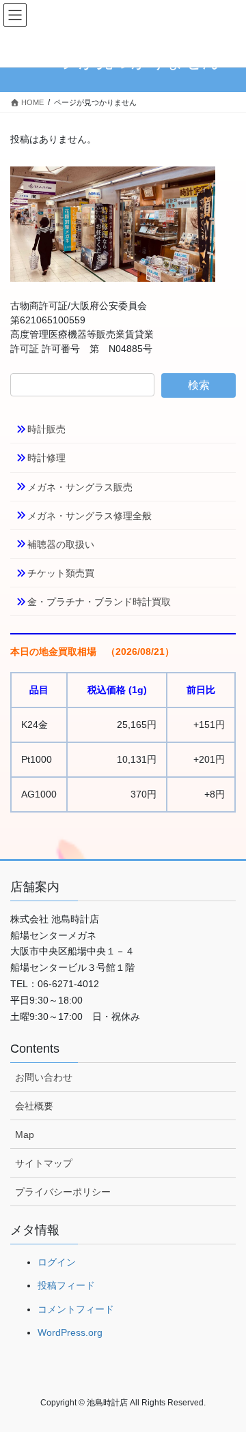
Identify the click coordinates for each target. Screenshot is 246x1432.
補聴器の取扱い (60, 544)
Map (24, 1134)
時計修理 (46, 457)
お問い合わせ (43, 1077)
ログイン (57, 1262)
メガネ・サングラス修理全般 (89, 515)
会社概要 (34, 1105)
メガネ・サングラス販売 (80, 487)
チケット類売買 (60, 573)
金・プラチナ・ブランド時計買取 (99, 601)
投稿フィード (66, 1285)
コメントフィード (76, 1309)
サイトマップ (43, 1163)
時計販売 (46, 429)
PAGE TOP (226, 1376)
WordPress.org (70, 1332)
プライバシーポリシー (63, 1191)
